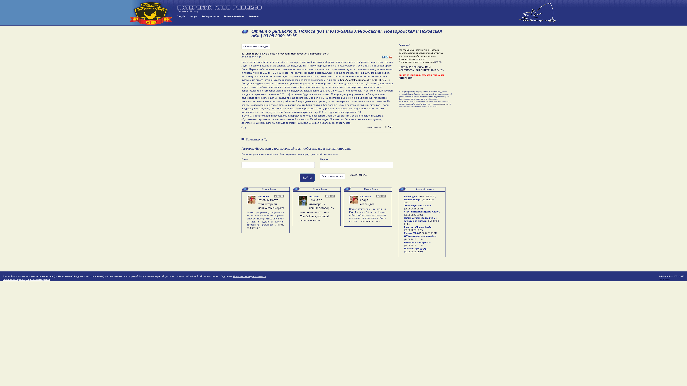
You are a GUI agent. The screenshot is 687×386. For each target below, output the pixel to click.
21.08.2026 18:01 (413, 251)
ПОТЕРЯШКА (406, 78)
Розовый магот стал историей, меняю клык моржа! (271, 204)
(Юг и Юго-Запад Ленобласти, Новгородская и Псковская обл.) (285, 53)
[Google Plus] (391, 56)
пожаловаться (375, 127)
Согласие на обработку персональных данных (26, 279)
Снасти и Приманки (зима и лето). (422, 212)
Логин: (245, 159)
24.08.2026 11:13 (413, 245)
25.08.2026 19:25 (413, 230)
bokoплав (314, 196)
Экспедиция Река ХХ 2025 (418, 205)
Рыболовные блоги (234, 16)
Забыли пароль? (358, 175)
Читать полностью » (310, 220)
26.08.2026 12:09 (413, 215)
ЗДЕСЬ (438, 62)
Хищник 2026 (411, 233)
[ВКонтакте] (383, 56)
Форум (193, 16)
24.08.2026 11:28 (413, 239)
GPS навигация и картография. (420, 236)
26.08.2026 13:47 (413, 208)
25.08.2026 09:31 (427, 233)
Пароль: (324, 159)
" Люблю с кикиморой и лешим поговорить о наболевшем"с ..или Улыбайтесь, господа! (317, 208)
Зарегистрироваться (332, 176)
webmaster (664, 279)
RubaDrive (263, 196)
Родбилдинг (410, 196)
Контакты (254, 16)
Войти (307, 177)
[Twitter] (387, 56)
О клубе (181, 16)
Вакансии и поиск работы (417, 242)
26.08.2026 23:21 (426, 196)
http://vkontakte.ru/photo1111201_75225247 (365, 79)
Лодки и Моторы (412, 199)
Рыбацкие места (210, 16)
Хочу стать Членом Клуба (418, 227)
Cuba (390, 127)
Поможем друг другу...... (416, 248)
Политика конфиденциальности (249, 276)
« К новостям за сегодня (255, 46)
